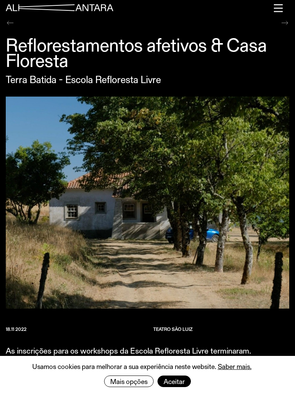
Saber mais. (235, 366)
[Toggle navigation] (278, 8)
